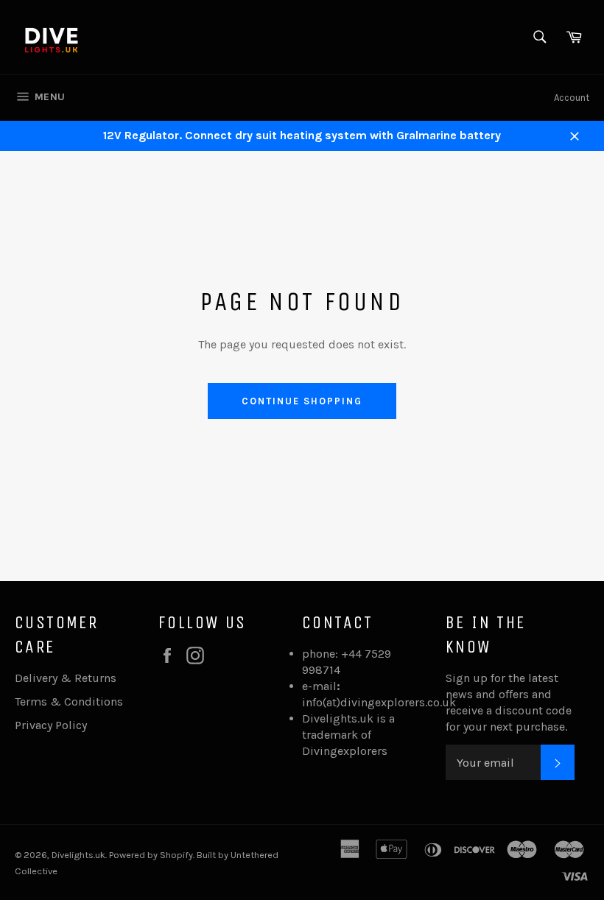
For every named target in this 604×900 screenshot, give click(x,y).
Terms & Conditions (69, 702)
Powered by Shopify (151, 854)
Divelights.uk (78, 854)
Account (571, 97)
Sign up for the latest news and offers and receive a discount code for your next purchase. (509, 702)
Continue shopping (302, 401)
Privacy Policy (51, 725)
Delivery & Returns (65, 678)
